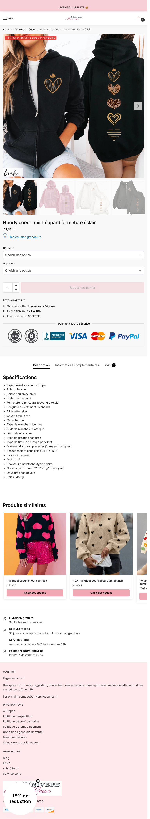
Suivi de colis (12, 773)
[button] (138, 106)
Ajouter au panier (82, 287)
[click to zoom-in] (75, 106)
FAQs (6, 763)
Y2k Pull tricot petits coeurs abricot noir (98, 580)
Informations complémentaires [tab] (77, 365)
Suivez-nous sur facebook (20, 742)
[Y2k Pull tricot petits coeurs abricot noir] (101, 544)
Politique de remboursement (22, 726)
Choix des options (35, 592)
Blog (6, 758)
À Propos (9, 711)
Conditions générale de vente (23, 732)
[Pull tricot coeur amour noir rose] (35, 544)
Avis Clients (11, 768)
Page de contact (14, 678)
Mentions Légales (15, 737)
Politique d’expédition (17, 716)
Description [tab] (41, 365)
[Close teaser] (38, 781)
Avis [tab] (109, 365)
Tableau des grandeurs (25, 237)
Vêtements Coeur (25, 29)
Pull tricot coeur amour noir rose (27, 580)
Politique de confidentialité (21, 721)
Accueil (7, 29)
